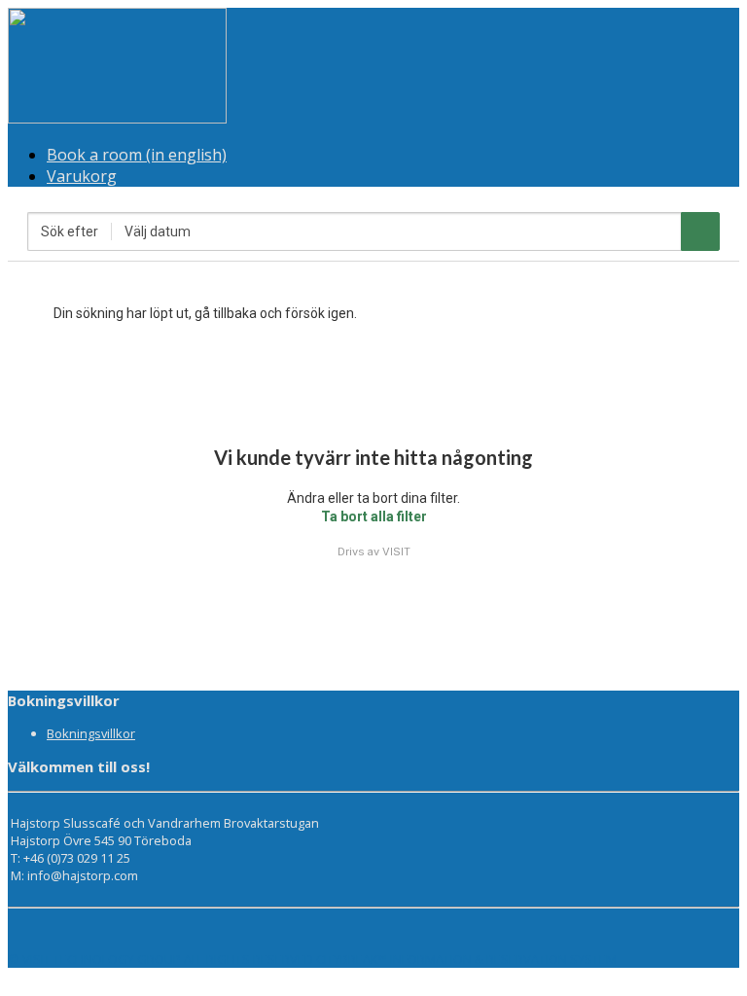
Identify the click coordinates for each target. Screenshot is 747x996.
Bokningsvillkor (91, 733)
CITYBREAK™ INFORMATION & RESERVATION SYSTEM (466, 959)
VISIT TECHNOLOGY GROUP (101, 959)
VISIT (396, 551)
